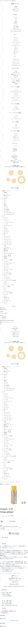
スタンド (16, 77)
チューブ (16, 133)
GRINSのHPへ (15, 156)
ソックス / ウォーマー (16, 42)
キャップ (16, 39)
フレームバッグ (16, 62)
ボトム (15, 46)
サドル (15, 106)
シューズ (16, 43)
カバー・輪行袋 (16, 80)
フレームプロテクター (16, 31)
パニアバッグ (16, 60)
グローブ (16, 50)
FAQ (16, 159)
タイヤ (15, 135)
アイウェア (16, 51)
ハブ (16, 124)
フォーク (16, 11)
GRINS (1, 311)
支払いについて (16, 334)
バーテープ (16, 96)
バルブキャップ (16, 140)
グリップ (16, 94)
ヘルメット (16, 40)
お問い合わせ (16, 162)
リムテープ (16, 138)
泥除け (15, 22)
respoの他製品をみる (7, 571)
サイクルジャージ (16, 45)
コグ (16, 126)
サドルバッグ (16, 59)
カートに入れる (15, 533)
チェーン (16, 117)
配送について (15, 575)
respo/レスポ (6, 509)
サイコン (16, 23)
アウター (16, 48)
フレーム (16, 8)
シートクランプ (16, 109)
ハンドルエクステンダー (16, 29)
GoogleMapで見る (14, 620)
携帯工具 (16, 76)
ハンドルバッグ (16, 63)
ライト (15, 17)
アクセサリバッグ (16, 65)
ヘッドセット (16, 92)
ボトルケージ (16, 28)
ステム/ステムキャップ (16, 91)
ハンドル (16, 89)
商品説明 (4, 543)
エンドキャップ (16, 100)
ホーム (15, 154)
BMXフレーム (16, 9)
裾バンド (16, 53)
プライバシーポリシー (15, 580)
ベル (16, 20)
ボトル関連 (16, 26)
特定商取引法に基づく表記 (15, 578)
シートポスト (16, 108)
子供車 (15, 83)
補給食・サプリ (16, 82)
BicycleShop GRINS (14, 584)
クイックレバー (16, 127)
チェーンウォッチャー (16, 118)
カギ (16, 18)
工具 (16, 71)
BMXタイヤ (16, 137)
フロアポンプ (16, 72)
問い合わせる (5, 537)
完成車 (15, 6)
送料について (16, 333)
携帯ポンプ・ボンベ (16, 74)
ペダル (15, 115)
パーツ (15, 146)
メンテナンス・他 (7, 481)
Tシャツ (16, 37)
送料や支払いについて (16, 161)
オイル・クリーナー (16, 79)
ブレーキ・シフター (16, 97)
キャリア (16, 25)
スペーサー (16, 99)
